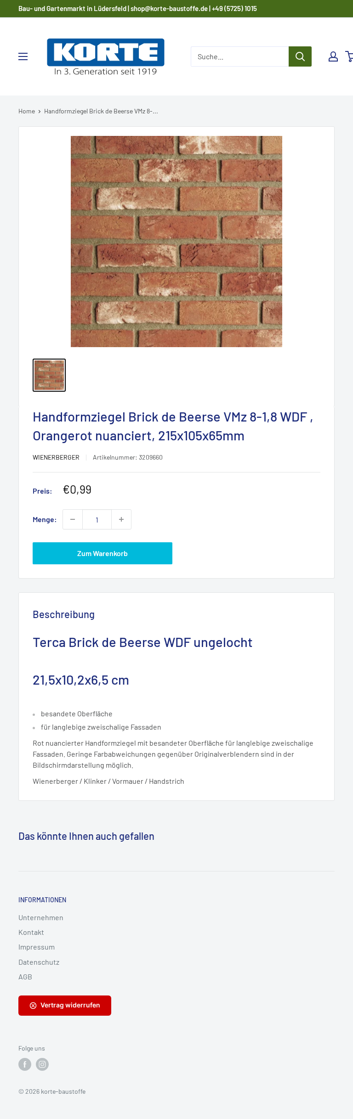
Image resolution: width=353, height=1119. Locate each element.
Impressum (36, 946)
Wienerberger (56, 457)
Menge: (45, 519)
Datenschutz (38, 961)
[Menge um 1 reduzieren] (72, 519)
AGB (25, 976)
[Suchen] (300, 56)
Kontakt (31, 932)
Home (26, 111)
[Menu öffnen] (23, 56)
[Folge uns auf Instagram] (42, 1064)
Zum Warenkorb (102, 553)
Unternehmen (40, 917)
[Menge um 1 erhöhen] (121, 519)
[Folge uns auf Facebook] (24, 1064)
